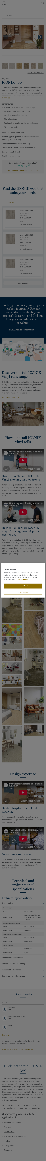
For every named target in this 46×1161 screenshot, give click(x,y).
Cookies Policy (22, 579)
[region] (23, 580)
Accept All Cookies (23, 586)
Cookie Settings (23, 592)
